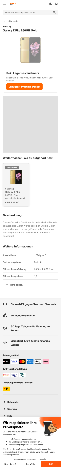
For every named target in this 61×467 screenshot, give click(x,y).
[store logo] (13, 4)
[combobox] (26, 12)
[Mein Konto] (50, 4)
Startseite (13, 21)
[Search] (54, 12)
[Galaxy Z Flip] (16, 177)
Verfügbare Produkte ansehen (24, 86)
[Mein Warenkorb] (56, 4)
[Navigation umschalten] (4, 4)
